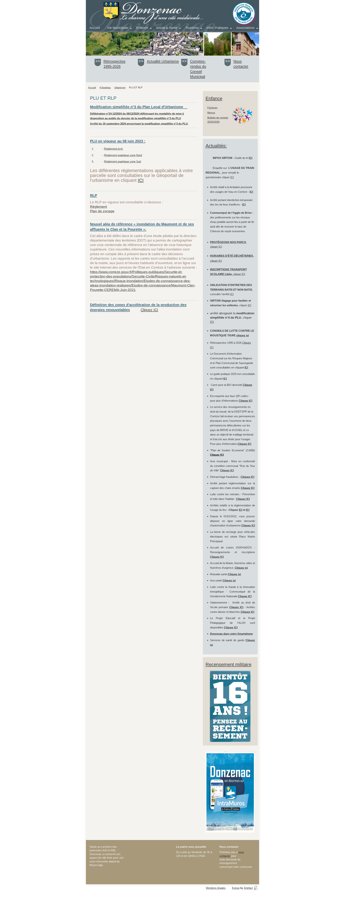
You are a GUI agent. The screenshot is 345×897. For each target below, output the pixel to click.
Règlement (98, 207)
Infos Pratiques (217, 28)
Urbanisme (170, 61)
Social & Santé (166, 28)
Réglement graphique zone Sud (122, 161)
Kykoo (236, 887)
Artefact (248, 887)
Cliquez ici (241, 567)
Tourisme (192, 28)
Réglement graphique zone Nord (123, 155)
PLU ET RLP (135, 87)
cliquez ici (242, 335)
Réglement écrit (113, 148)
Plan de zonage (102, 211)
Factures (212, 107)
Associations (245, 28)
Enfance (142, 28)
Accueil (94, 28)
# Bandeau (105, 87)
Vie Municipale (117, 28)
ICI (141, 180)
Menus (211, 112)
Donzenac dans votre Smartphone (231, 633)
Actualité (154, 61)
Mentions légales (216, 887)
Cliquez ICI (149, 310)
